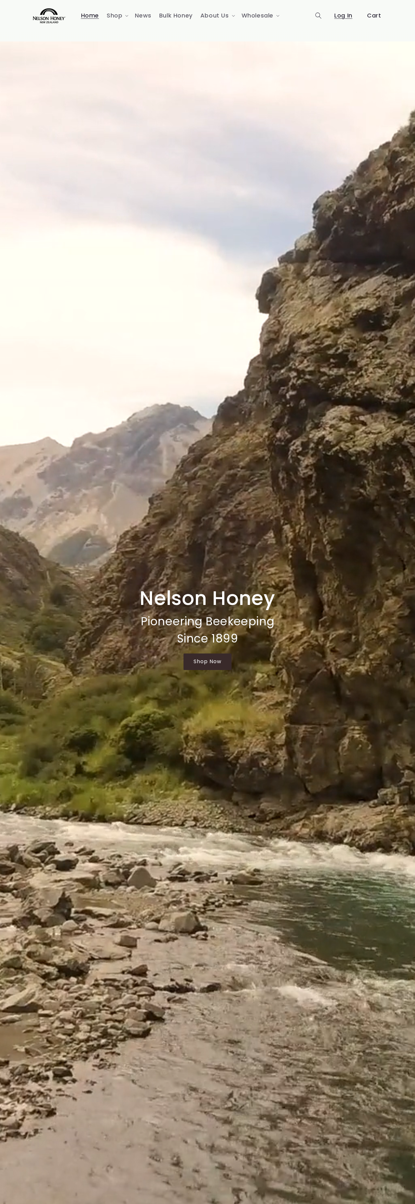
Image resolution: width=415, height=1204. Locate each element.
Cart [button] (374, 15)
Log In (343, 15)
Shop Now (207, 661)
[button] (117, 15)
